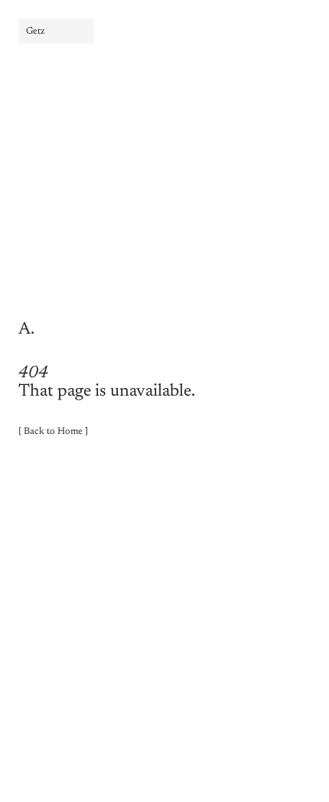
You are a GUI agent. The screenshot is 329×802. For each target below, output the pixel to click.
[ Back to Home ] (53, 431)
